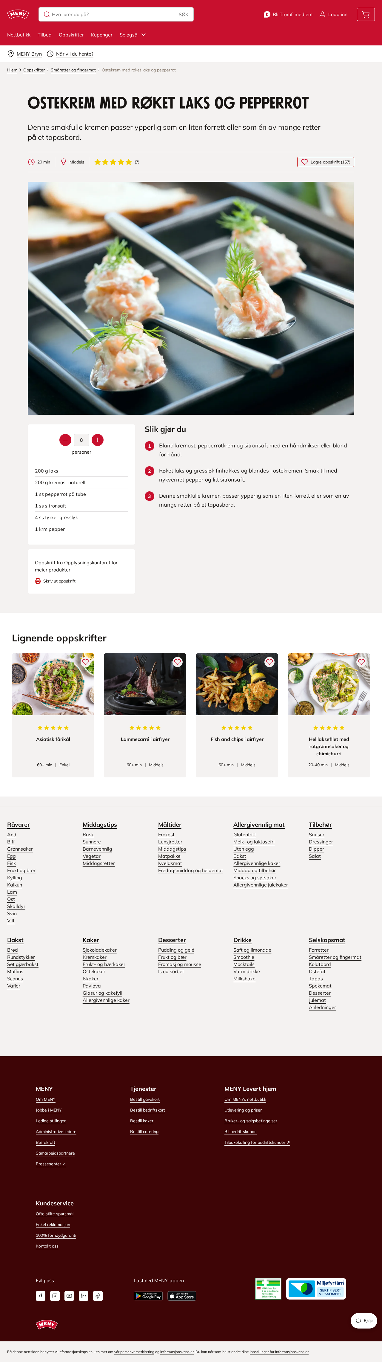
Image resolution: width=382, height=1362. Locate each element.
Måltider (169, 824)
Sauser (316, 834)
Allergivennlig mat (259, 824)
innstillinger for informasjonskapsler (279, 1351)
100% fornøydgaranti (56, 1235)
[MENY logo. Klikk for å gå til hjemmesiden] (18, 14)
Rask (88, 834)
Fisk (11, 863)
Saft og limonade (252, 950)
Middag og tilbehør (254, 870)
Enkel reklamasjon (53, 1224)
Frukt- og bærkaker (104, 964)
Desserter (172, 940)
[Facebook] (40, 1296)
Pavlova (92, 986)
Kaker (91, 940)
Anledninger (322, 1007)
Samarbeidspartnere (55, 1153)
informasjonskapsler (177, 1351)
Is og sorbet (171, 971)
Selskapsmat (327, 940)
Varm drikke (246, 971)
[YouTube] (69, 1296)
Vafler (13, 986)
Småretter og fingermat (335, 957)
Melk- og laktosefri (254, 842)
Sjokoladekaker (100, 950)
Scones (15, 979)
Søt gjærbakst (22, 964)
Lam (12, 892)
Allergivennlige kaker (256, 863)
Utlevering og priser (243, 1110)
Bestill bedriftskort (147, 1110)
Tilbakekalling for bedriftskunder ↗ (257, 1142)
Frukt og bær (21, 870)
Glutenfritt (244, 834)
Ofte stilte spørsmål (54, 1213)
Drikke (242, 940)
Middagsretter (99, 863)
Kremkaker (95, 957)
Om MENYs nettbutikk (245, 1099)
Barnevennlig (97, 849)
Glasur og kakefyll (102, 993)
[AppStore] (181, 1296)
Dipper (316, 849)
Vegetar (92, 856)
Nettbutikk (18, 35)
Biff (11, 842)
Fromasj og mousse (179, 964)
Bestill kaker (141, 1120)
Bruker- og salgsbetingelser (250, 1120)
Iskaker (90, 979)
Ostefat (317, 971)
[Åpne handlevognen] (366, 14)
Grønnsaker (20, 849)
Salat (315, 856)
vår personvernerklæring (134, 1351)
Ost (11, 899)
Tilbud (45, 35)
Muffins (15, 971)
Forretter (319, 950)
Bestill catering (144, 1131)
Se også (129, 35)
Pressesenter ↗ (51, 1164)
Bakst (239, 856)
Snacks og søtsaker (254, 878)
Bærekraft (45, 1142)
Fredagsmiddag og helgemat (190, 870)
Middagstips (100, 824)
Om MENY (46, 1099)
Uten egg (243, 849)
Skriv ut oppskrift (59, 581)
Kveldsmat (170, 863)
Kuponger (102, 35)
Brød (12, 950)
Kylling (14, 878)
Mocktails (244, 964)
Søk (183, 14)
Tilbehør (320, 824)
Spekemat (320, 986)
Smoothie (243, 957)
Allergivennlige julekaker (260, 885)
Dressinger (321, 842)
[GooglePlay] (148, 1296)
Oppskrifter (71, 35)
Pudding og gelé (176, 950)
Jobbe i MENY (49, 1110)
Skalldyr (16, 906)
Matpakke (169, 856)
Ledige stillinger (51, 1120)
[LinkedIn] (83, 1296)
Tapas (316, 979)
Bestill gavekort (145, 1099)
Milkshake (244, 979)
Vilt (11, 921)
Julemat (317, 1000)
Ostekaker (94, 971)
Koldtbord (320, 964)
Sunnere (92, 842)
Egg (11, 856)
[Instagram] (55, 1296)
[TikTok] (98, 1296)
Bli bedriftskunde (240, 1131)
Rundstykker (21, 957)
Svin (12, 913)
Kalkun (14, 885)
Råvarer (18, 824)
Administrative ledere (56, 1131)
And (11, 834)
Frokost (166, 834)
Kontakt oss (47, 1246)
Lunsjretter (170, 842)
